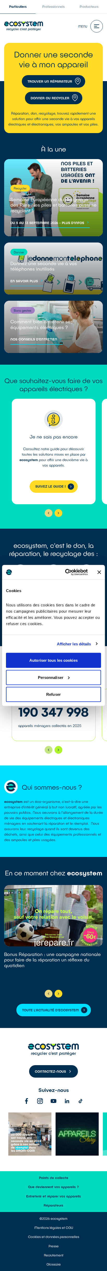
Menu (82, 26)
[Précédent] (48, 513)
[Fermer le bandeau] (99, 572)
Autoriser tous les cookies (53, 660)
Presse (54, 1246)
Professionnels (53, 6)
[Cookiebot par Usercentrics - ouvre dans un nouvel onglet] (66, 572)
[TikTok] (80, 1101)
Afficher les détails (74, 643)
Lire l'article (53, 935)
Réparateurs (53, 1205)
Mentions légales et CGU (53, 1228)
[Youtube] (53, 1101)
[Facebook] (26, 1101)
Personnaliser (50, 677)
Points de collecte (53, 1178)
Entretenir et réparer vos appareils (53, 1196)
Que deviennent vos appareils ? (53, 1187)
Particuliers (18, 6)
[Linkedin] (67, 1101)
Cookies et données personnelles (53, 1237)
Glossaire (53, 1264)
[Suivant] (58, 513)
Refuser (53, 694)
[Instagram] (40, 1101)
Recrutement (53, 1255)
